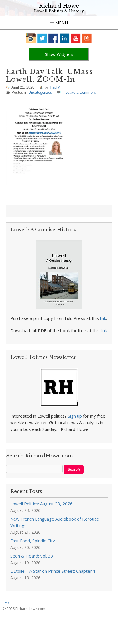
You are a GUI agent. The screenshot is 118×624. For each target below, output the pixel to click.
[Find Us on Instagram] (31, 38)
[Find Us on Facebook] (53, 38)
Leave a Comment (80, 92)
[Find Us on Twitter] (42, 38)
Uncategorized (40, 92)
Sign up (75, 416)
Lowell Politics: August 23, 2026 (41, 503)
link (103, 318)
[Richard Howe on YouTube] (76, 38)
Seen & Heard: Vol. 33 (31, 556)
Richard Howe (59, 6)
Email (7, 602)
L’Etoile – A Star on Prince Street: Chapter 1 (53, 571)
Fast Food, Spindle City (32, 540)
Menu (61, 23)
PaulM (55, 87)
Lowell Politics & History (59, 11)
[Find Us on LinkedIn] (65, 38)
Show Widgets (59, 54)
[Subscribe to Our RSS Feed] (87, 38)
